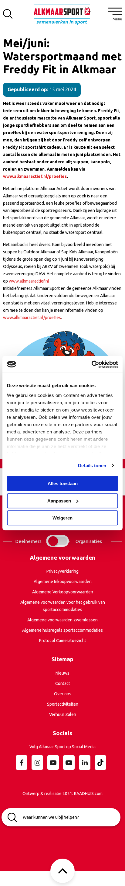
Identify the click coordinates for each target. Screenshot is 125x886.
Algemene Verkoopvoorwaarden (62, 591)
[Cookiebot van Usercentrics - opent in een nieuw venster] (91, 364)
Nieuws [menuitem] (62, 673)
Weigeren (62, 517)
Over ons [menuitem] (62, 693)
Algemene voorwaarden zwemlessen (62, 619)
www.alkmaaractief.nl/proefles (32, 317)
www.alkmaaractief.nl (29, 281)
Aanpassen (59, 500)
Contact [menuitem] (62, 683)
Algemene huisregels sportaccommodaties (62, 630)
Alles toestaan (63, 483)
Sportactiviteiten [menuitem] (62, 704)
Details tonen (92, 465)
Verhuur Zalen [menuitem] (62, 714)
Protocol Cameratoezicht (62, 640)
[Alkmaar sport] (62, 16)
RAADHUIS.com (88, 793)
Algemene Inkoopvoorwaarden (63, 581)
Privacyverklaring (62, 571)
